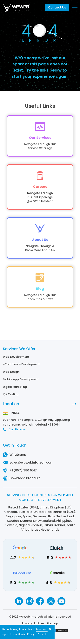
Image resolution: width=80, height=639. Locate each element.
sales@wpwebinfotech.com (31, 462)
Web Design (11, 372)
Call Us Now (17, 429)
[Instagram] (29, 601)
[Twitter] (50, 601)
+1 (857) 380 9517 (23, 470)
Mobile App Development (21, 379)
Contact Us (57, 7)
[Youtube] (61, 601)
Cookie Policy (26, 634)
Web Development (16, 357)
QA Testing (10, 394)
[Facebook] (40, 601)
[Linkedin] (18, 601)
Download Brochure (25, 478)
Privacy (27, 623)
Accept (42, 634)
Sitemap (52, 623)
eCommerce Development (21, 364)
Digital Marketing (15, 387)
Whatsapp (18, 454)
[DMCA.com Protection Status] (58, 632)
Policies (39, 623)
